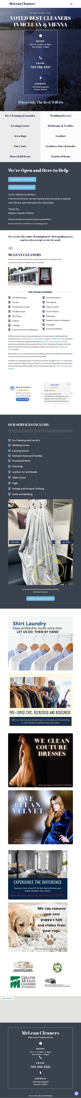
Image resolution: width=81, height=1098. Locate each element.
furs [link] (62, 361)
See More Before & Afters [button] (40, 598)
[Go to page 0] (53, 406)
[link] (76, 1093)
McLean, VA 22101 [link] (40, 89)
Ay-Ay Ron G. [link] (55, 385)
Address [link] (40, 1078)
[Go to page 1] (55, 406)
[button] (71, 5)
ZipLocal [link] (41, 1096)
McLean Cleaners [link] (23, 387)
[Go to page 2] (56, 406)
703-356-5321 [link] (40, 67)
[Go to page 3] (58, 406)
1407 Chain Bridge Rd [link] (40, 87)
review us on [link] (21, 399)
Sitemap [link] (49, 1096)
